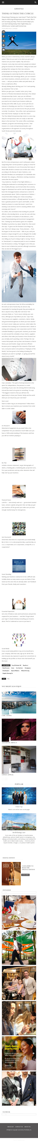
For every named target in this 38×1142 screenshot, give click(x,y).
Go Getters (19, 668)
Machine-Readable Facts (19, 1140)
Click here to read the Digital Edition (28, 867)
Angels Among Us (8, 673)
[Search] (35, 2)
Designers (28, 668)
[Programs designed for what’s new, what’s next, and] (19, 948)
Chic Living (7, 715)
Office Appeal (8, 775)
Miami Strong (25, 670)
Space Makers (15, 670)
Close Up (19, 807)
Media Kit (11, 1126)
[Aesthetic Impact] (19, 730)
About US (27, 1126)
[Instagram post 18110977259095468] (19, 983)
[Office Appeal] (19, 760)
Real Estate (6, 668)
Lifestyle (15, 28)
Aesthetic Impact (9, 743)
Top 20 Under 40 (16, 665)
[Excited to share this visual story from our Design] (19, 1018)
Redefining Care (19, 832)
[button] (3, 2)
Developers (6, 670)
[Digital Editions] (11, 885)
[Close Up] (19, 795)
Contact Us (19, 1126)
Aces (12, 668)
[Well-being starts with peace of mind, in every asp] (19, 1053)
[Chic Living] (19, 703)
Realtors (25, 665)
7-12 (8, 678)
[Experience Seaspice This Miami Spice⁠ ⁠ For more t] (19, 912)
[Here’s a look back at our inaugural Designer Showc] (19, 1089)
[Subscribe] (25, 875)
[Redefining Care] (19, 821)
